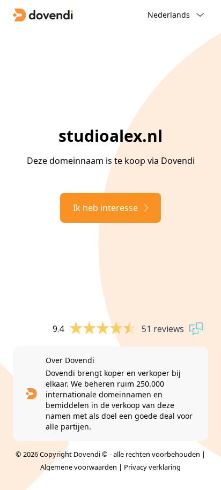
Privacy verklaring (152, 467)
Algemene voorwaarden (78, 467)
